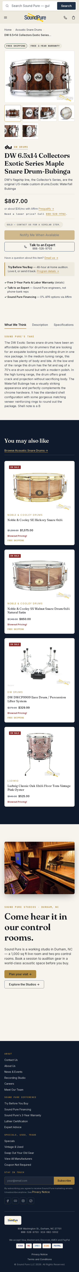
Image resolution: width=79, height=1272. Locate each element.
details (59, 282)
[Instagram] (23, 1200)
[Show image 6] (30, 131)
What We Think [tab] (15, 325)
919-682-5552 (49, 1232)
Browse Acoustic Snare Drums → (26, 450)
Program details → (48, 271)
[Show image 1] (12, 113)
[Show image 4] (66, 113)
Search (66, 6)
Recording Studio (15, 1077)
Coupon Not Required (17, 1164)
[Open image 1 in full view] (39, 77)
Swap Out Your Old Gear (19, 1152)
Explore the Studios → (24, 984)
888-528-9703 (56, 214)
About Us (9, 1065)
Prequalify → (46, 208)
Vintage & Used (13, 1146)
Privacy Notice (41, 1191)
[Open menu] (5, 18)
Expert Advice (12, 1127)
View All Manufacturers (18, 1158)
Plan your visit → (20, 974)
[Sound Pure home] (35, 17)
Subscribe (64, 1180)
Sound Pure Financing (17, 1109)
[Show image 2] (30, 113)
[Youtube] (15, 1200)
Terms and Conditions (39, 1259)
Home (8, 29)
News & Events (13, 1071)
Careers (9, 1083)
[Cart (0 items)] (73, 18)
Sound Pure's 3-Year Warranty (22, 1115)
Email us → (51, 257)
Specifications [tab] (63, 325)
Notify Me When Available (39, 235)
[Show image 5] (12, 131)
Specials (9, 1141)
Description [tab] (40, 325)
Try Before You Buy (16, 1103)
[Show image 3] (48, 113)
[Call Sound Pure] (65, 18)
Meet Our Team (13, 1089)
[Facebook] (7, 1200)
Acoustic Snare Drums (28, 29)
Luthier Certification (16, 1121)
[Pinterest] (31, 1200)
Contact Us (11, 1059)
